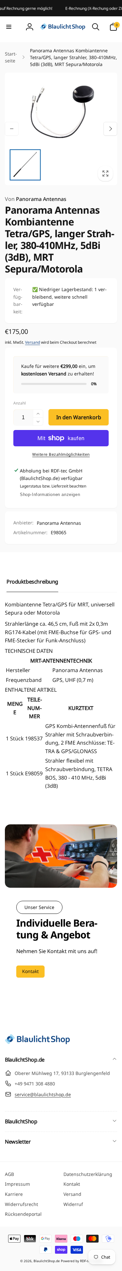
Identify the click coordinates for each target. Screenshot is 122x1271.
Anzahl (19, 403)
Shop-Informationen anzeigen (50, 494)
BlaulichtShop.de (47, 1261)
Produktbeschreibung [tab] (32, 581)
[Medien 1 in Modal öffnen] (61, 129)
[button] (9, 27)
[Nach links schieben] (12, 129)
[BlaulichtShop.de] (37, 1042)
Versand (32, 342)
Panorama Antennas (35, 199)
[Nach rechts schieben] (110, 129)
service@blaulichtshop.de (43, 1094)
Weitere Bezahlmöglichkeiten (61, 454)
